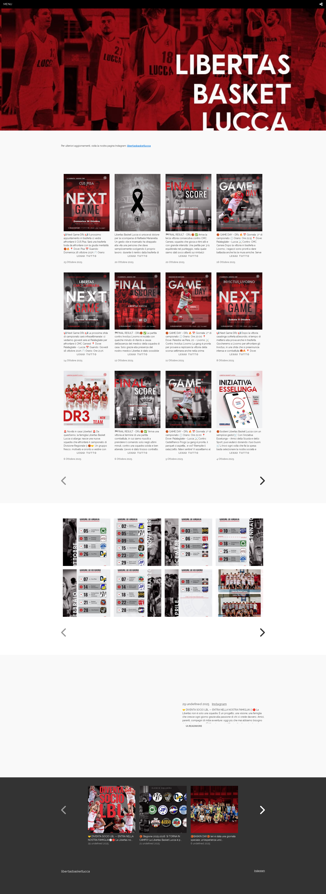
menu (7, 4)
